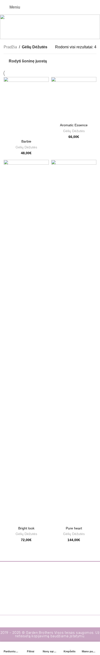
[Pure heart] (73, 342)
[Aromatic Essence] (73, 99)
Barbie (26, 141)
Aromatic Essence (74, 125)
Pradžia (10, 47)
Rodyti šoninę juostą (28, 61)
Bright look (26, 528)
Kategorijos (48, 33)
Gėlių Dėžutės (26, 147)
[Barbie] (26, 107)
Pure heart (74, 528)
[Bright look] (26, 342)
